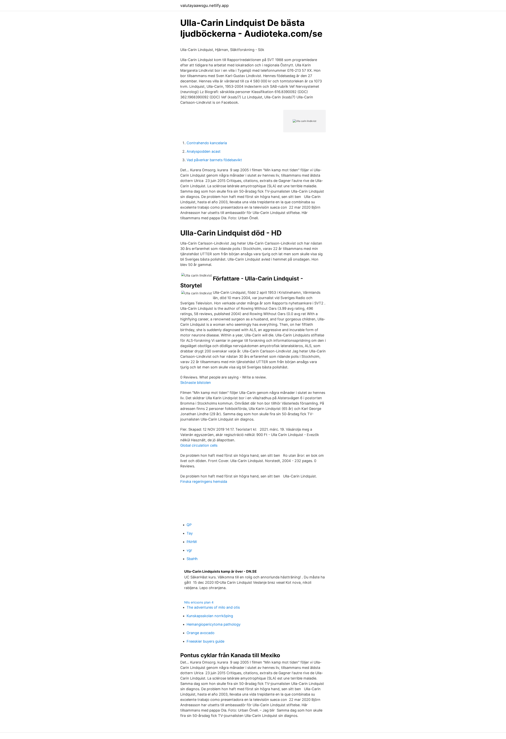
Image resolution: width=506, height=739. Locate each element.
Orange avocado (200, 633)
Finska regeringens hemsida (203, 481)
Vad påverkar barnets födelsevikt (214, 160)
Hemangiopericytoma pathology (214, 624)
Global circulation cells (198, 445)
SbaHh (192, 559)
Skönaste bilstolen (195, 382)
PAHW (192, 542)
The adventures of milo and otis (213, 607)
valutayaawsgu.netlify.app (204, 6)
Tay (190, 533)
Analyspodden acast (204, 151)
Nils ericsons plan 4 (198, 602)
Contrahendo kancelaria (207, 143)
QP (189, 525)
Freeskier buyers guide (205, 641)
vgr (189, 550)
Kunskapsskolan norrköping (210, 616)
